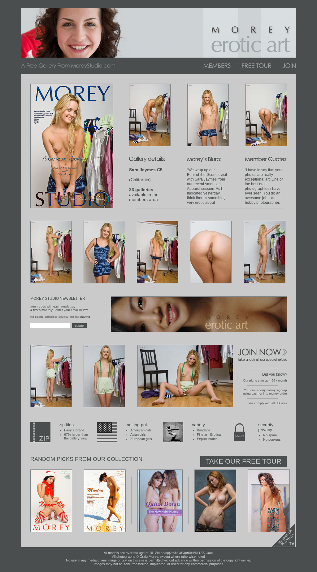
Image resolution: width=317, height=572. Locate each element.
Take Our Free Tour (243, 461)
